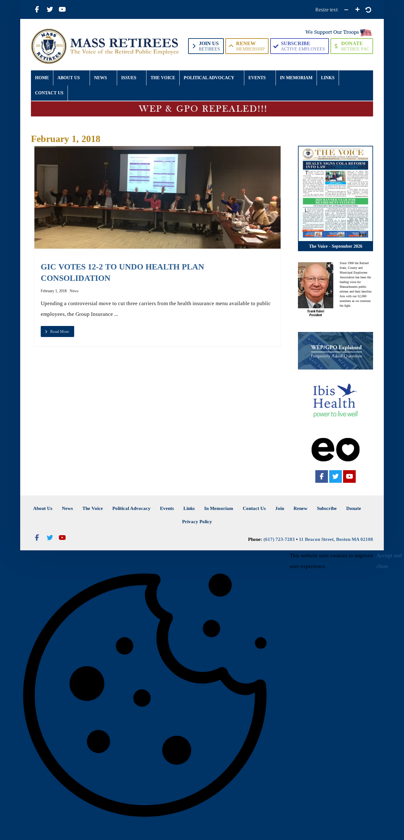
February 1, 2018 (54, 291)
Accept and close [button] (389, 561)
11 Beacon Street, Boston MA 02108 (336, 539)
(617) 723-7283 (279, 539)
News (74, 291)
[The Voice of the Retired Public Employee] (106, 46)
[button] (37, 9)
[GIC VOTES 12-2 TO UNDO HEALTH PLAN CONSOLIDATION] (157, 197)
